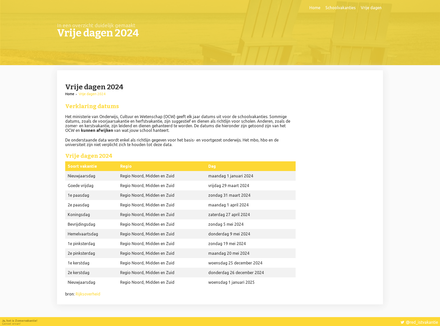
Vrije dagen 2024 (92, 94)
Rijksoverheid (88, 294)
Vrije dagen (371, 7)
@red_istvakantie (422, 322)
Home (314, 7)
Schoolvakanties (340, 7)
